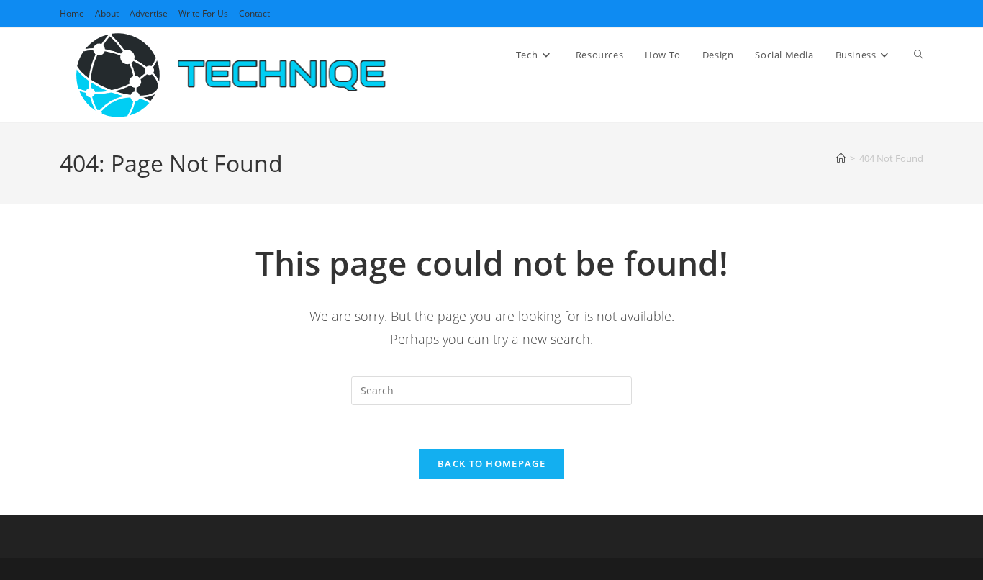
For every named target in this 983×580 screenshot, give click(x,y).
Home (72, 13)
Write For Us (203, 13)
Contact (254, 13)
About (107, 13)
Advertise (149, 13)
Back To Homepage (491, 463)
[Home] (841, 158)
